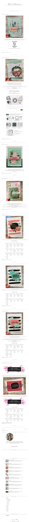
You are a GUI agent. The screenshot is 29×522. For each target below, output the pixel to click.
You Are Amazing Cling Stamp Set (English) (7, 246)
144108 (7, 355)
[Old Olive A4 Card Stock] (18, 249)
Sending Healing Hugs (6, 215)
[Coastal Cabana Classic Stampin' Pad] (22, 244)
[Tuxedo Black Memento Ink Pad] (22, 294)
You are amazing (5, 311)
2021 (7, 498)
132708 (21, 296)
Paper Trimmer (7, 303)
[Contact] (13, 446)
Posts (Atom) (6, 430)
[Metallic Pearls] (14, 253)
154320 (10, 296)
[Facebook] (11, 446)
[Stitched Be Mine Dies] (11, 409)
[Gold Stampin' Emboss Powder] (18, 415)
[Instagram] (15, 446)
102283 (7, 250)
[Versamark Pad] (7, 249)
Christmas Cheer (10, 463)
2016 (7, 509)
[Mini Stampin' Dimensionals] (22, 253)
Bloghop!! (9, 473)
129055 (10, 250)
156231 (10, 346)
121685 (7, 416)
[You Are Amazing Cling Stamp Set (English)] (7, 245)
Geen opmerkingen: (10, 357)
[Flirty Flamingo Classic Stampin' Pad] (14, 346)
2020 (7, 505)
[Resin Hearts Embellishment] (22, 409)
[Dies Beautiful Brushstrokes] (11, 244)
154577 (14, 411)
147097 (18, 296)
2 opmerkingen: (9, 52)
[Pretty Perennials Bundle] (14, 244)
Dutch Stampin (14, 4)
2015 (7, 510)
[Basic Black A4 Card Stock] (11, 253)
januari (7, 504)
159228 (14, 416)
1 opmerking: (9, 209)
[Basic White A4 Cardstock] (7, 253)
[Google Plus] (17, 446)
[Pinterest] (12, 446)
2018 (7, 507)
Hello (9, 487)
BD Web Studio (13, 521)
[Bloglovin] (16, 446)
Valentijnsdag (10, 480)
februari (8, 503)
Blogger (17, 519)
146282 (14, 254)
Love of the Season (5, 14)
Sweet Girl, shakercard (11, 466)
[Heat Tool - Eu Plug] (11, 249)
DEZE (18, 48)
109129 (14, 251)
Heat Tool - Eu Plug (10, 419)
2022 (7, 497)
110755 (14, 420)
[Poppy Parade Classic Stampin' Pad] (18, 244)
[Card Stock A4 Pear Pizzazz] (22, 249)
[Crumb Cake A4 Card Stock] (7, 414)
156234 (14, 296)
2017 (7, 508)
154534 (7, 247)
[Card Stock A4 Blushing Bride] (11, 415)
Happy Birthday (10, 470)
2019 (7, 506)
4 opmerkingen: (9, 423)
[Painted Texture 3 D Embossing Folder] (18, 410)
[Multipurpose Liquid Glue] (18, 253)
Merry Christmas (5, 144)
